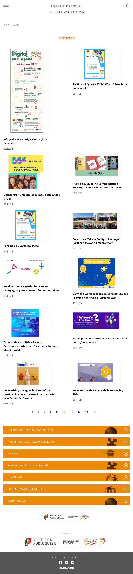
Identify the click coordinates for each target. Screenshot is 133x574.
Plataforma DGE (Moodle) (25, 488)
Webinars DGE (17, 500)
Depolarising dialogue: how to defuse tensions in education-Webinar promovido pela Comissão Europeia (29, 394)
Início (6, 25)
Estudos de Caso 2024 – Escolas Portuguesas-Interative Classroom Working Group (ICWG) (30, 346)
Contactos (66, 533)
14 (94, 411)
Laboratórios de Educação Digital (31, 441)
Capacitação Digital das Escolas (30, 430)
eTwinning (15, 477)
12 (79, 411)
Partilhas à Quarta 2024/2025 (21, 246)
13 (86, 411)
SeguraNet (15, 453)
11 (71, 411)
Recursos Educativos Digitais (28, 465)
